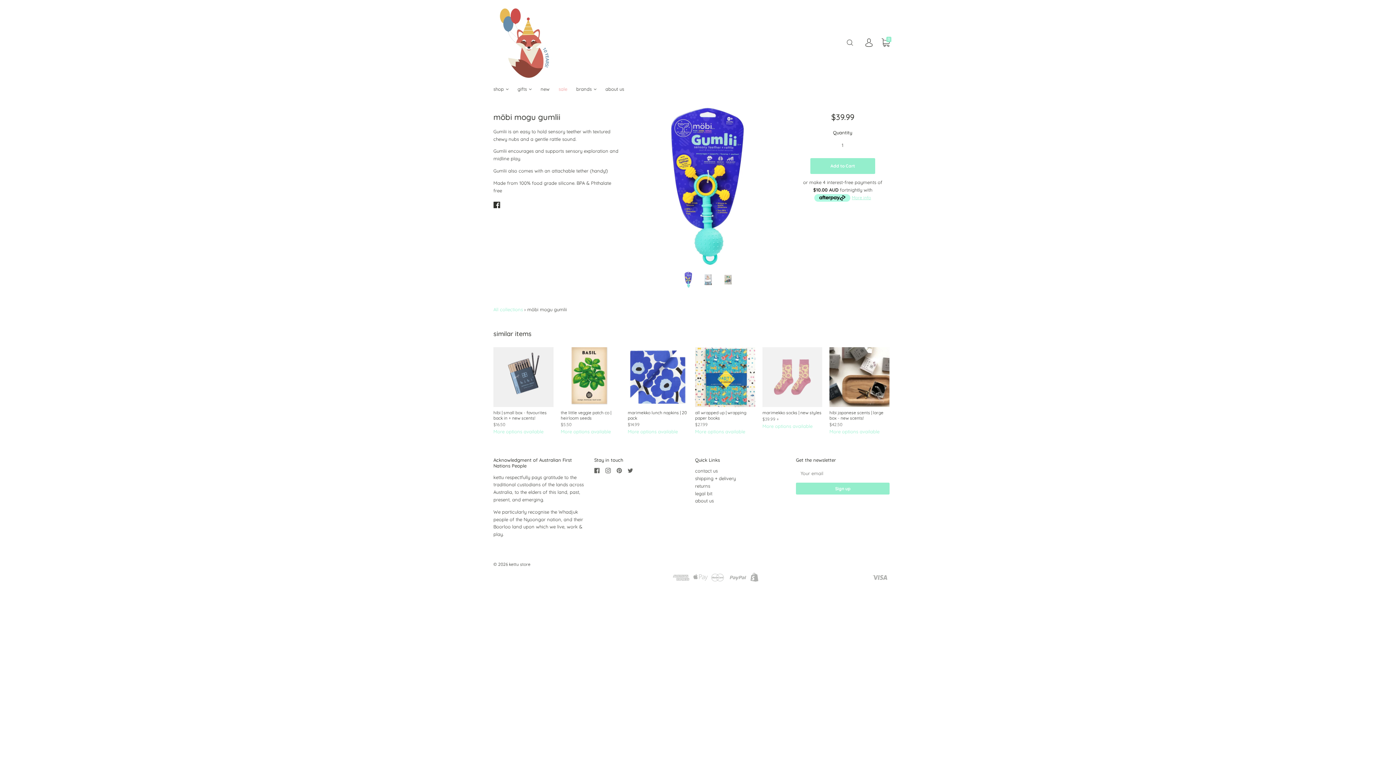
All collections (508, 309)
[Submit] (849, 43)
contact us (706, 471)
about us (614, 89)
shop (499, 89)
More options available (518, 431)
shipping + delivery (715, 478)
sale (563, 89)
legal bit (703, 493)
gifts (523, 89)
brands (584, 89)
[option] (708, 185)
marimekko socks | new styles (792, 412)
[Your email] (843, 473)
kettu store (520, 564)
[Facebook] (497, 205)
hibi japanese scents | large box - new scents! (856, 415)
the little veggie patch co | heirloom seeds (586, 415)
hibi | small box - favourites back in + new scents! (520, 415)
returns (702, 486)
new (545, 89)
